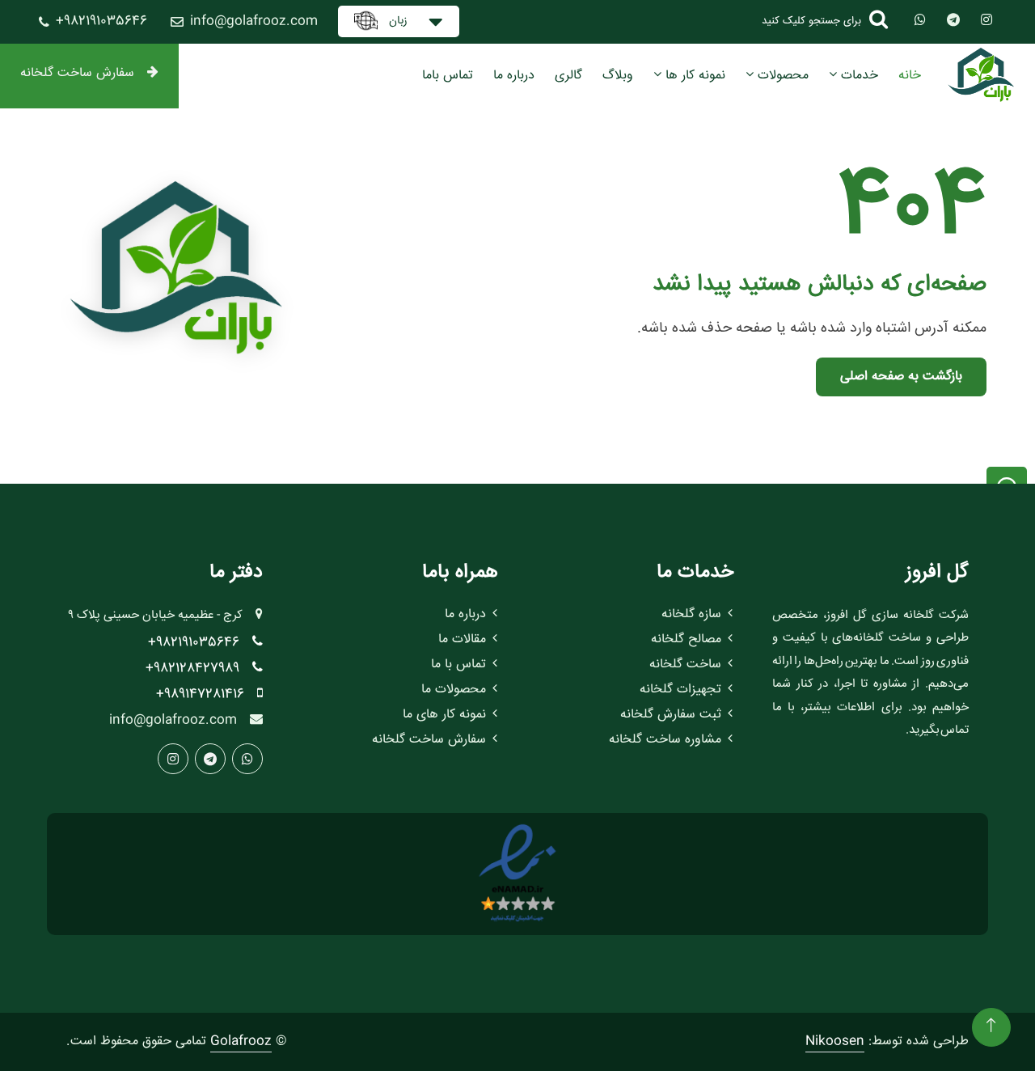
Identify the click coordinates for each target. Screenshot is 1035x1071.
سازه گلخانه (691, 614)
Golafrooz (241, 1041)
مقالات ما (462, 639)
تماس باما (447, 76)
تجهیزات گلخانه (680, 689)
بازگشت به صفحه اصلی (901, 376)
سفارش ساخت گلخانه (77, 73)
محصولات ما (453, 689)
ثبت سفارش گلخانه (670, 715)
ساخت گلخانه (685, 664)
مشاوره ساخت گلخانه (665, 740)
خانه (909, 76)
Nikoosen (834, 1041)
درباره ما (513, 76)
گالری (568, 76)
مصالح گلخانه (686, 639)
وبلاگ (617, 76)
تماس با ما (458, 664)
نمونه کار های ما (444, 715)
